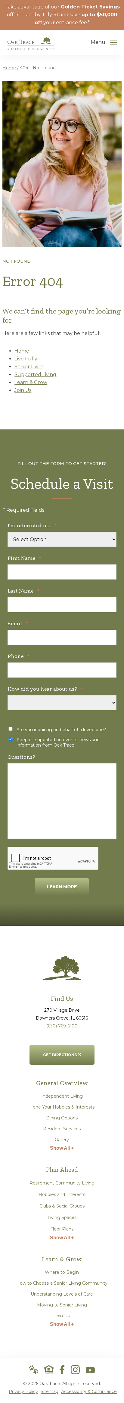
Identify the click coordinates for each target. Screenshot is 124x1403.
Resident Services (62, 1129)
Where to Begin (62, 1272)
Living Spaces (62, 1217)
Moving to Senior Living (62, 1305)
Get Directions (60, 1051)
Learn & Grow (30, 382)
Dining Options (62, 1118)
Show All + (62, 1148)
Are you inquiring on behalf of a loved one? (61, 729)
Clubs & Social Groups (62, 1206)
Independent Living (62, 1096)
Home (9, 68)
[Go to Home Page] (31, 46)
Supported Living (35, 374)
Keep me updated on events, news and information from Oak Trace (58, 742)
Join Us (22, 390)
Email (18, 623)
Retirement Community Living (62, 1183)
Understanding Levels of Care (62, 1294)
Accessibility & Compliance (89, 1391)
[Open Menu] (113, 42)
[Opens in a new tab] (62, 1369)
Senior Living (29, 367)
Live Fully (25, 359)
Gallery (62, 1139)
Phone (18, 656)
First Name (24, 558)
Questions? (21, 757)
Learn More (62, 886)
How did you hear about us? (45, 688)
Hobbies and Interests (62, 1194)
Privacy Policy (23, 1391)
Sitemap (49, 1391)
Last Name (23, 590)
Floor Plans (61, 1229)
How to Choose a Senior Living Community (61, 1283)
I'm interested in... (32, 525)
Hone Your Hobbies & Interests (62, 1107)
